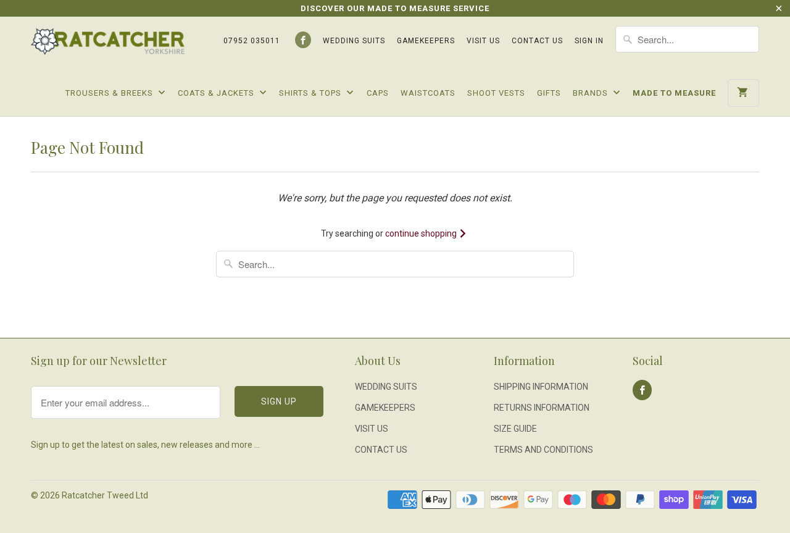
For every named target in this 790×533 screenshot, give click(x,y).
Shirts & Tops (311, 93)
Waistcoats (428, 93)
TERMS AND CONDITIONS (543, 450)
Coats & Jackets (217, 93)
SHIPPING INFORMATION (541, 387)
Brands (591, 93)
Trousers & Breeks (110, 93)
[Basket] (743, 93)
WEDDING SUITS (354, 40)
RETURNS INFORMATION (541, 408)
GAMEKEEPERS (426, 40)
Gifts (549, 93)
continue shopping (422, 233)
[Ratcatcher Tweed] (108, 46)
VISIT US (483, 40)
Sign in (589, 40)
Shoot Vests (496, 93)
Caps (378, 93)
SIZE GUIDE (515, 429)
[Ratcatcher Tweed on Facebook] (303, 39)
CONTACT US (537, 40)
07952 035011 (251, 40)
